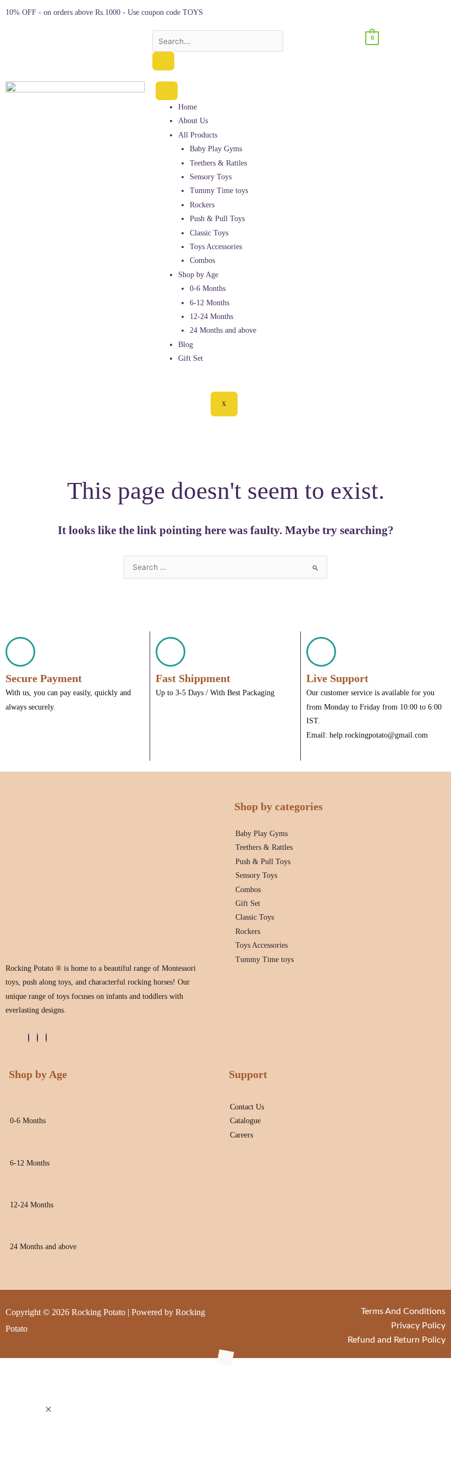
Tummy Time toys (219, 190)
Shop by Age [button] (198, 275)
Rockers (202, 205)
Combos (202, 260)
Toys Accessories (216, 247)
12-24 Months (211, 316)
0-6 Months (208, 288)
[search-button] (163, 61)
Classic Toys (209, 233)
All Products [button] (197, 135)
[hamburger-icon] (167, 90)
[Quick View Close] (48, 1410)
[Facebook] (28, 1037)
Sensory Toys (211, 177)
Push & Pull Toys (217, 219)
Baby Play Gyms (216, 149)
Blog (185, 344)
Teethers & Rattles (218, 163)
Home (187, 107)
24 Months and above (223, 330)
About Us (193, 121)
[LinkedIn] (37, 1037)
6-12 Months (209, 303)
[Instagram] (46, 1037)
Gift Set (190, 358)
